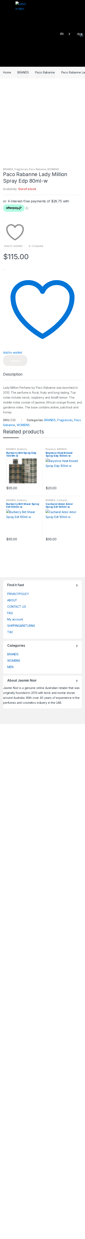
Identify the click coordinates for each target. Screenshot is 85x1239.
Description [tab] (12, 374)
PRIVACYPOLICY (18, 594)
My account (15, 619)
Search (62, 33)
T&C (10, 632)
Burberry (22, 449)
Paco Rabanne (45, 72)
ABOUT (12, 600)
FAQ (10, 613)
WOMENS (53, 169)
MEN (10, 667)
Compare (37, 246)
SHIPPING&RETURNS (21, 625)
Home (7, 72)
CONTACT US (16, 606)
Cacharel (62, 500)
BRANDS (23, 72)
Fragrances (21, 169)
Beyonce (51, 449)
